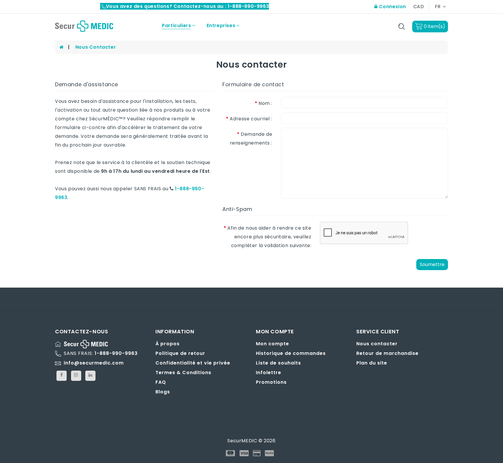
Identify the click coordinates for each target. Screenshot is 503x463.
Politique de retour (180, 353)
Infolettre (268, 372)
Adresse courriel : (251, 118)
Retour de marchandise (387, 353)
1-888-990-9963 (116, 353)
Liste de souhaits (278, 363)
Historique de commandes (291, 353)
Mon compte (272, 343)
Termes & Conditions (183, 372)
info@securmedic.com (94, 363)
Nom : (265, 103)
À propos (167, 343)
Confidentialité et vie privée (192, 363)
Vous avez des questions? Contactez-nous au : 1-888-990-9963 (187, 6)
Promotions (271, 382)
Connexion (392, 6)
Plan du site (371, 363)
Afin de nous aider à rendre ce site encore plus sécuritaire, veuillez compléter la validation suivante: (269, 237)
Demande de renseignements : (251, 138)
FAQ (160, 382)
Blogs (162, 391)
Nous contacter (95, 47)
